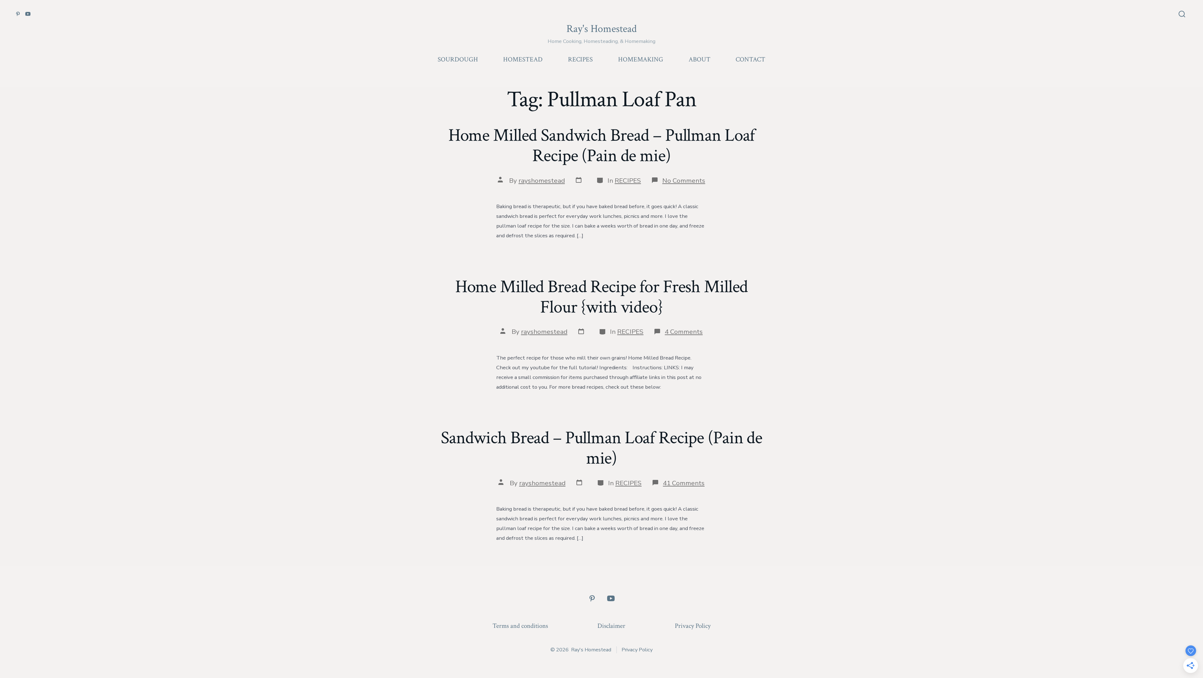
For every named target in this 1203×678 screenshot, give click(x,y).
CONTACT (750, 59)
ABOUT (700, 59)
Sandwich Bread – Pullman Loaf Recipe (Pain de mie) (601, 448)
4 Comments (684, 331)
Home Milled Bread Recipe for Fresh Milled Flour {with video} (601, 297)
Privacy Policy (693, 626)
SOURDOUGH (458, 59)
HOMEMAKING (640, 59)
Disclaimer (611, 626)
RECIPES (580, 59)
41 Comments (684, 483)
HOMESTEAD (523, 59)
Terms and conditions (520, 626)
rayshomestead (541, 180)
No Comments (683, 180)
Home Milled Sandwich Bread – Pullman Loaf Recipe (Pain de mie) (601, 145)
